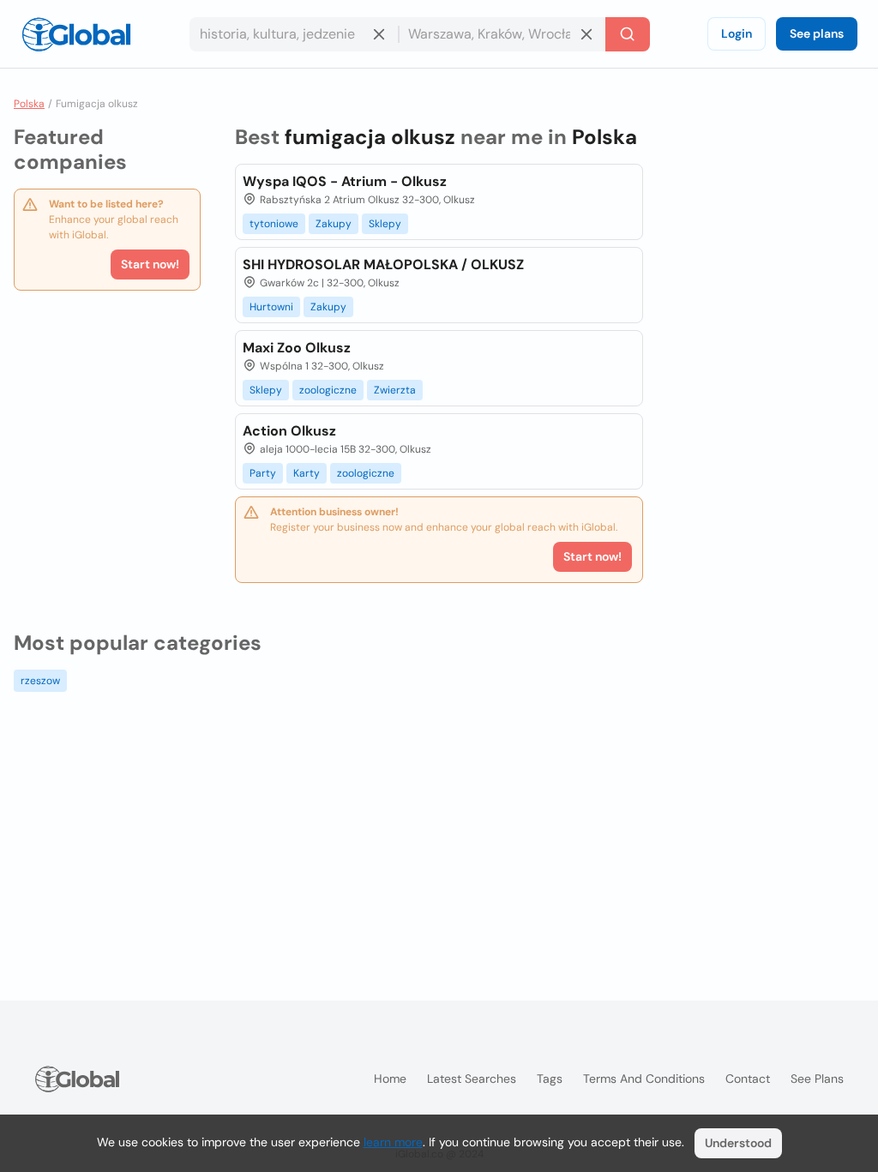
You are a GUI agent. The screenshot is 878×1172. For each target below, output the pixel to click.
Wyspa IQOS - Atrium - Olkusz (345, 181)
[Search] (627, 34)
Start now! (150, 264)
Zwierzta (395, 390)
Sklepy (385, 224)
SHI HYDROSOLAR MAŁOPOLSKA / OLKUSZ (383, 264)
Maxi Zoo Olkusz (297, 348)
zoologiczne (328, 390)
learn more (393, 1142)
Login (736, 33)
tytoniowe (274, 224)
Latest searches (471, 1078)
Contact (747, 1078)
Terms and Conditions (644, 1078)
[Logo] (76, 34)
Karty (306, 473)
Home (390, 1078)
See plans (817, 33)
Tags (549, 1078)
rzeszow (40, 681)
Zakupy (334, 224)
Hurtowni (271, 307)
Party (263, 473)
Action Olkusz (289, 431)
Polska (29, 104)
